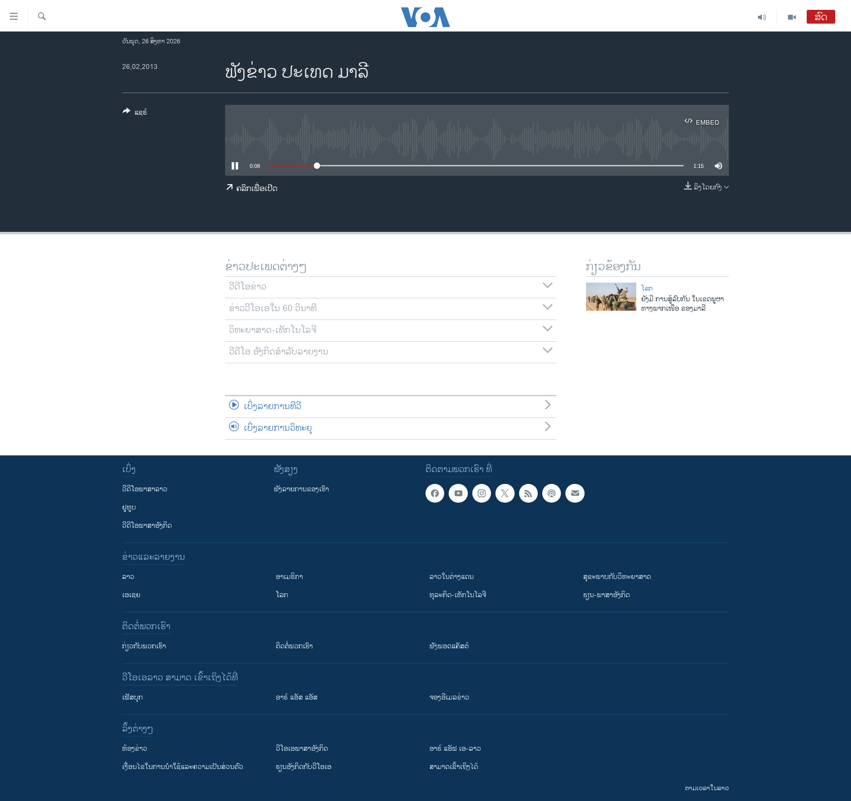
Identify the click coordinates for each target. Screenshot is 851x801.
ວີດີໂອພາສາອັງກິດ (147, 525)
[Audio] (762, 17)
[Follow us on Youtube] (458, 493)
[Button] (135, 114)
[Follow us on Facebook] (435, 493)
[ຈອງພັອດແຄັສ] (574, 493)
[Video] (792, 17)
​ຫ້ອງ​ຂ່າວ (134, 748)
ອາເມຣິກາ (289, 577)
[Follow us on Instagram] (481, 493)
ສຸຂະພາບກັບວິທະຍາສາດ (617, 577)
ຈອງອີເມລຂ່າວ (449, 697)
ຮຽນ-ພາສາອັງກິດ (606, 595)
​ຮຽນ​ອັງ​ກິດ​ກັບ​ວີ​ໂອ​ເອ (303, 767)
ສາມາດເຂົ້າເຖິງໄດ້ (453, 767)
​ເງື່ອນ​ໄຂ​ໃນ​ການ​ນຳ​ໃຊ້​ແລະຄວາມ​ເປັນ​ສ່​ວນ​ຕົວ (182, 767)
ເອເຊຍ (131, 595)
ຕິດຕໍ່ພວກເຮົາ (294, 646)
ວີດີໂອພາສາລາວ (144, 489)
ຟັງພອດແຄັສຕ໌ (449, 646)
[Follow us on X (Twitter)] (504, 493)
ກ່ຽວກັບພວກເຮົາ (144, 646)
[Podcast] (551, 493)
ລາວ (128, 577)
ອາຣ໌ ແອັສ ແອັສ (297, 697)
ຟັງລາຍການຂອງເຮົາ (301, 489)
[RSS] (528, 493)
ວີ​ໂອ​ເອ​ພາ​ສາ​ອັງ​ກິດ (302, 748)
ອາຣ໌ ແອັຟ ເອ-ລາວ (455, 748)
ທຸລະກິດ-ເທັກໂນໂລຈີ (457, 595)
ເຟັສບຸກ (132, 697)
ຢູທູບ (129, 507)
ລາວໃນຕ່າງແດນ (451, 577)
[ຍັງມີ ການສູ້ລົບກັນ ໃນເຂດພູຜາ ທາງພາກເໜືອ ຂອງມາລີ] (611, 297)
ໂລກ (647, 288)
